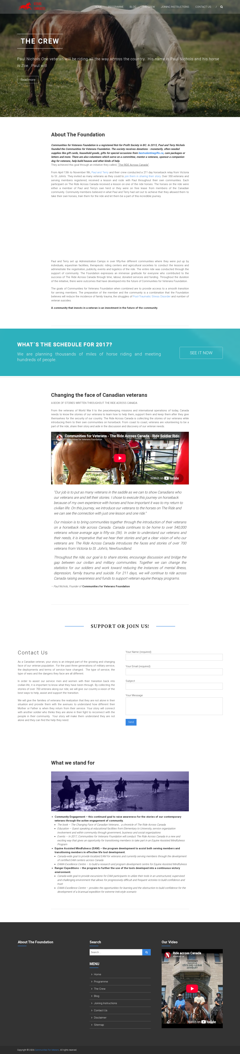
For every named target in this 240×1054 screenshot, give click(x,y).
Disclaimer (100, 1017)
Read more (28, 79)
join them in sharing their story (143, 176)
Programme (116, 6)
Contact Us (203, 6)
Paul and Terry (100, 172)
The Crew (148, 6)
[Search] (146, 952)
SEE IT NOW (201, 352)
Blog (133, 6)
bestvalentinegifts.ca (150, 153)
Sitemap (99, 1024)
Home (98, 6)
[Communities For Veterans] (32, 5)
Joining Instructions (175, 6)
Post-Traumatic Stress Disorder (152, 296)
